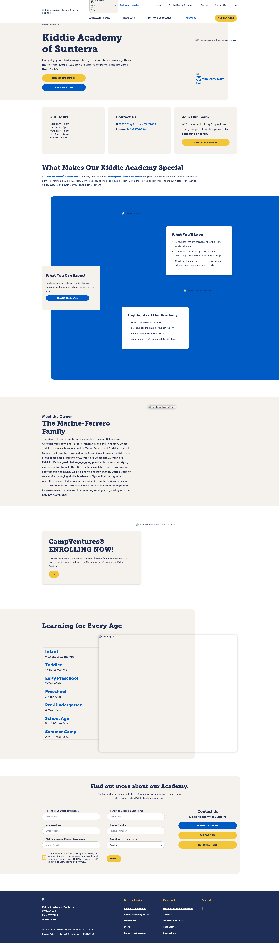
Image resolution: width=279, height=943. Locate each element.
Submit (114, 858)
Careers (204, 5)
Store (127, 926)
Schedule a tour (64, 87)
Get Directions (207, 844)
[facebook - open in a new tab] (205, 908)
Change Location (130, 5)
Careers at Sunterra (205, 142)
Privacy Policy (49, 934)
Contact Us (220, 5)
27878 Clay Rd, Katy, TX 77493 (137, 124)
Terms (69, 861)
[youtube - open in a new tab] (202, 908)
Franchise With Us (173, 920)
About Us (191, 18)
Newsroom (130, 920)
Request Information (64, 78)
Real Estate (169, 926)
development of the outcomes (125, 176)
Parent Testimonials (135, 933)
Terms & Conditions (69, 934)
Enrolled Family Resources (181, 5)
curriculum (62, 176)
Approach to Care (99, 18)
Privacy (81, 861)
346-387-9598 (136, 129)
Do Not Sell (88, 934)
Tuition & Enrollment (160, 18)
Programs (129, 18)
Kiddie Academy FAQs (136, 914)
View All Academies (135, 908)
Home (158, 5)
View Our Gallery (213, 78)
